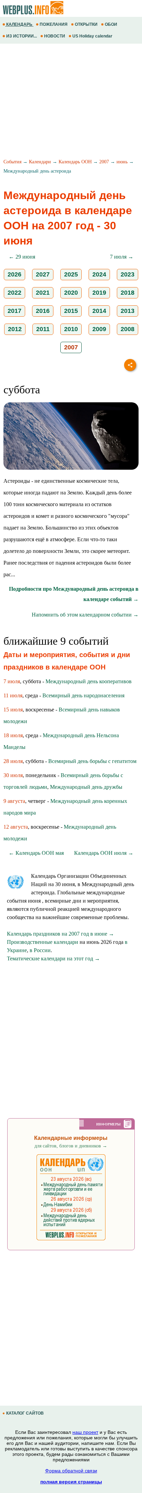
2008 (127, 329)
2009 (99, 329)
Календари (40, 161)
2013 (127, 310)
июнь (122, 161)
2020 (71, 292)
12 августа (15, 827)
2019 (99, 292)
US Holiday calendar (92, 36)
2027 (43, 274)
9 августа (14, 801)
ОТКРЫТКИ (86, 24)
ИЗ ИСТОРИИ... (21, 36)
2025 (71, 274)
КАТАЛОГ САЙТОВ (25, 1413)
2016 (43, 310)
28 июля (13, 761)
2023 (127, 274)
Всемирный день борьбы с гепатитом (92, 761)
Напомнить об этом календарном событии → (85, 615)
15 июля (13, 709)
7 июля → (121, 257)
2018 (127, 292)
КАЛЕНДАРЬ (19, 24)
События (12, 161)
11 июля (12, 695)
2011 (43, 329)
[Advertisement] (71, 102)
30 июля (13, 775)
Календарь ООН (75, 161)
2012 (15, 329)
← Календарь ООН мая (36, 853)
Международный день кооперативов (88, 681)
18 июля (13, 735)
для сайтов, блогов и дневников (70, 1145)
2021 (43, 292)
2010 (71, 329)
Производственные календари (42, 942)
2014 (99, 310)
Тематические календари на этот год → (53, 958)
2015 (71, 310)
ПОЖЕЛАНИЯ (54, 24)
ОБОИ (111, 24)
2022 (14, 292)
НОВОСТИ (54, 36)
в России (40, 950)
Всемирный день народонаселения (83, 695)
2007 (104, 161)
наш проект (85, 1432)
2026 (14, 274)
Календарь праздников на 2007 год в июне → (60, 934)
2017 (14, 310)
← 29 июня (22, 257)
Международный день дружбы (86, 787)
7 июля (11, 681)
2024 (99, 274)
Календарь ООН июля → (103, 853)
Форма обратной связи (71, 1470)
